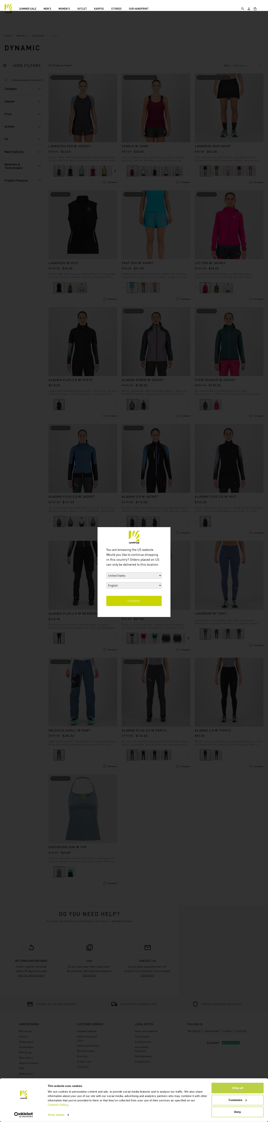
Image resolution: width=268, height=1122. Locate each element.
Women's (64, 8)
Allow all (237, 1087)
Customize (235, 1099)
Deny (237, 1111)
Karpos (99, 8)
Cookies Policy (58, 1104)
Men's (47, 8)
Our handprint (139, 8)
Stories (116, 8)
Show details (56, 1114)
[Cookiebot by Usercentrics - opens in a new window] (24, 1115)
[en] (8, 8)
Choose (134, 601)
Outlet (82, 8)
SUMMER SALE (27, 8)
